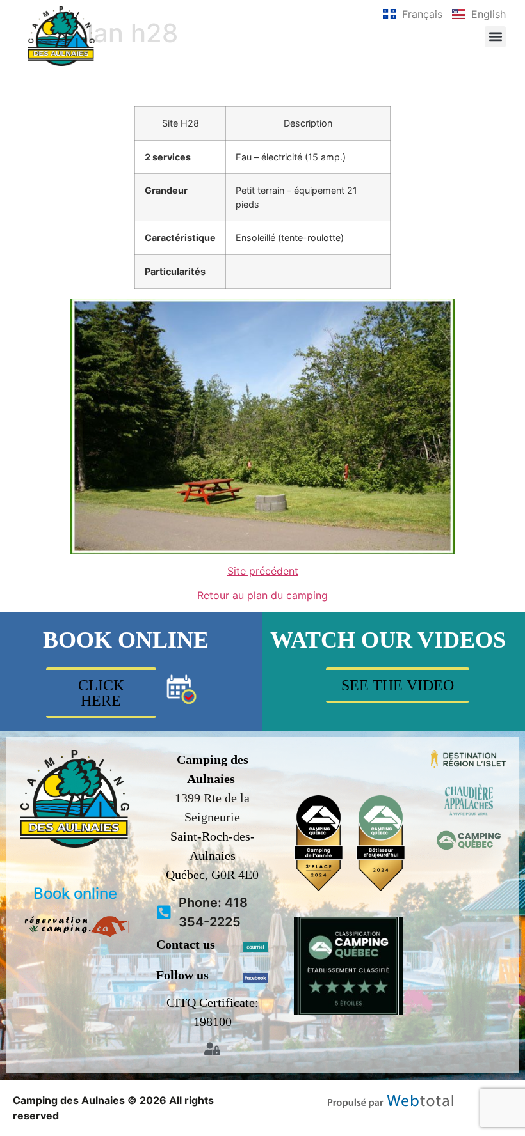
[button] (495, 36)
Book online (75, 893)
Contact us (185, 944)
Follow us (182, 975)
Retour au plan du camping (262, 595)
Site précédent (262, 570)
